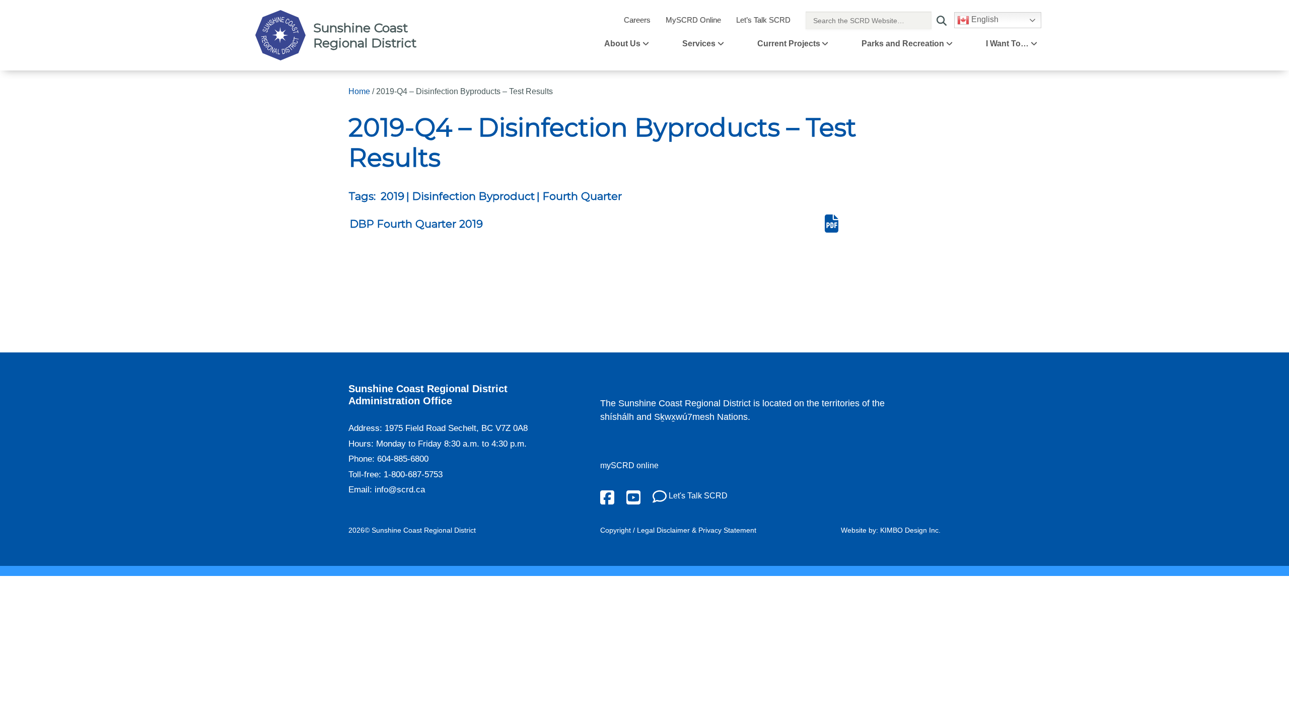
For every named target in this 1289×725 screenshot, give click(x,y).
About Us (622, 43)
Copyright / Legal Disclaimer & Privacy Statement (678, 530)
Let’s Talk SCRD (763, 20)
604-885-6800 (402, 459)
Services (698, 43)
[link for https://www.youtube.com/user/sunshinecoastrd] (633, 496)
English (983, 19)
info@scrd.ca (400, 489)
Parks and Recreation (903, 43)
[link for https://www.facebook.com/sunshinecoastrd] (607, 496)
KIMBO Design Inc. (910, 530)
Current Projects (788, 43)
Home (359, 91)
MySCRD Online (693, 20)
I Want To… (1007, 43)
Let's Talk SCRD (697, 495)
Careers (637, 20)
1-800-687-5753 (413, 474)
